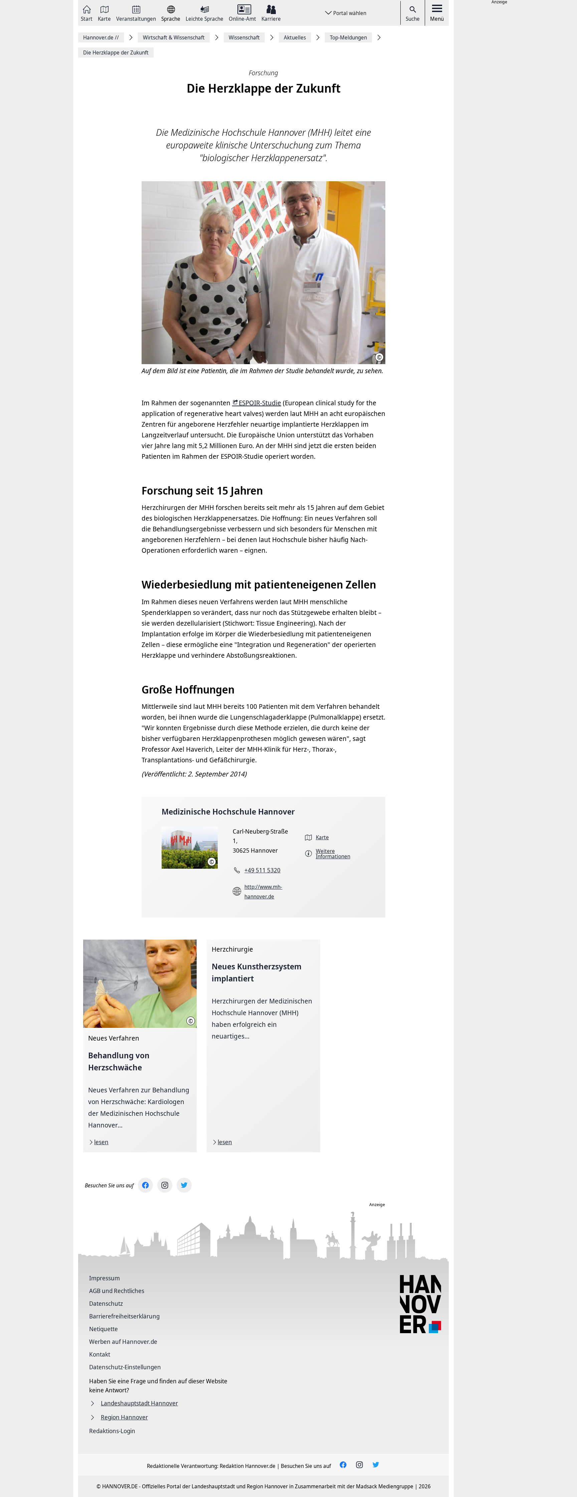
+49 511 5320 (262, 870)
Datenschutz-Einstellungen (125, 1367)
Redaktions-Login (112, 1431)
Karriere (271, 18)
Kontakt (99, 1354)
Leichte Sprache (204, 18)
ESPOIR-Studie (260, 402)
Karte (104, 18)
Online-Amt (242, 18)
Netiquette (103, 1329)
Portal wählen (349, 13)
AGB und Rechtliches (116, 1291)
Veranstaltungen (136, 18)
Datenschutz (106, 1303)
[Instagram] (164, 1185)
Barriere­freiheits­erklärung (124, 1316)
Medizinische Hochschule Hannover (228, 811)
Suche (413, 18)
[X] (184, 1185)
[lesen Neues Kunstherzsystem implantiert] (263, 1046)
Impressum (104, 1278)
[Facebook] (145, 1185)
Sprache (170, 18)
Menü (437, 18)
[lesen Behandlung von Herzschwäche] (140, 1046)
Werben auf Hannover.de (123, 1342)
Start (86, 18)
